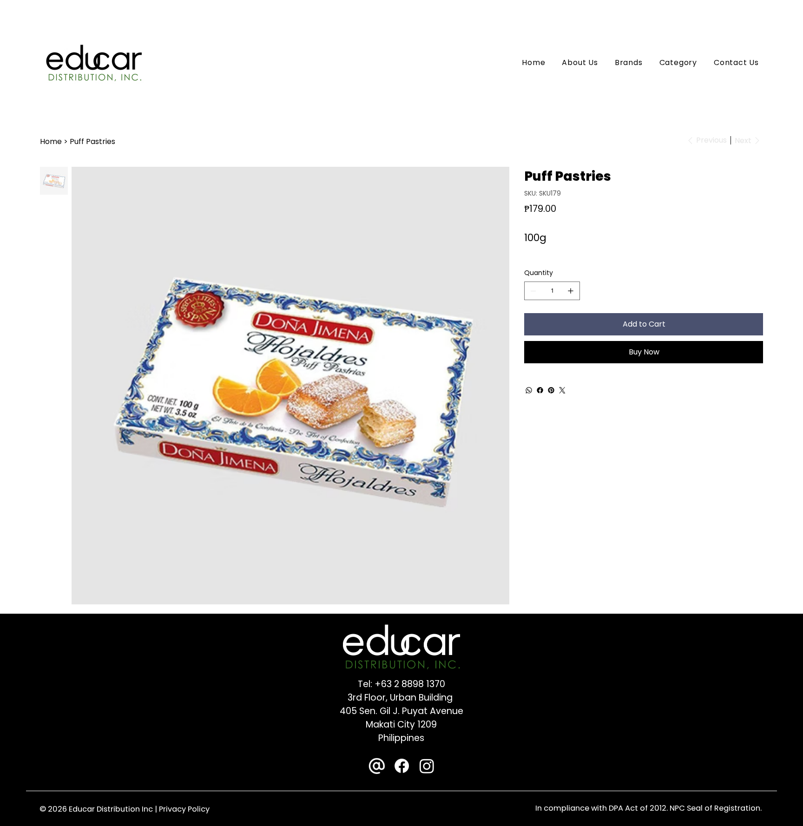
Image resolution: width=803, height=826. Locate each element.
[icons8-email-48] (376, 765)
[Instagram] (426, 765)
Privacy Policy (184, 809)
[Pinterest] (551, 390)
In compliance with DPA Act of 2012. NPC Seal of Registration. (648, 808)
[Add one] (570, 291)
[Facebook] (540, 390)
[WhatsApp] (528, 390)
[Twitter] (562, 390)
